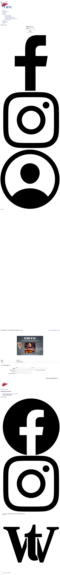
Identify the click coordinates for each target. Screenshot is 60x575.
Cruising (4, 12)
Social (4, 14)
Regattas (4, 20)
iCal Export (54, 330)
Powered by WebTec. (7, 572)
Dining (4, 22)
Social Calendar (8, 15)
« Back (49, 330)
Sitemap (4, 514)
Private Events (7, 19)
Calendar (4, 13)
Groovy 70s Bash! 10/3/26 (10, 17)
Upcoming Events (8, 16)
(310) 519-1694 (8, 394)
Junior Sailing (5, 21)
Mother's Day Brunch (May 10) (11, 18)
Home (4, 10)
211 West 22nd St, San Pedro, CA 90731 (10, 393)
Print (58, 330)
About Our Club (6, 11)
